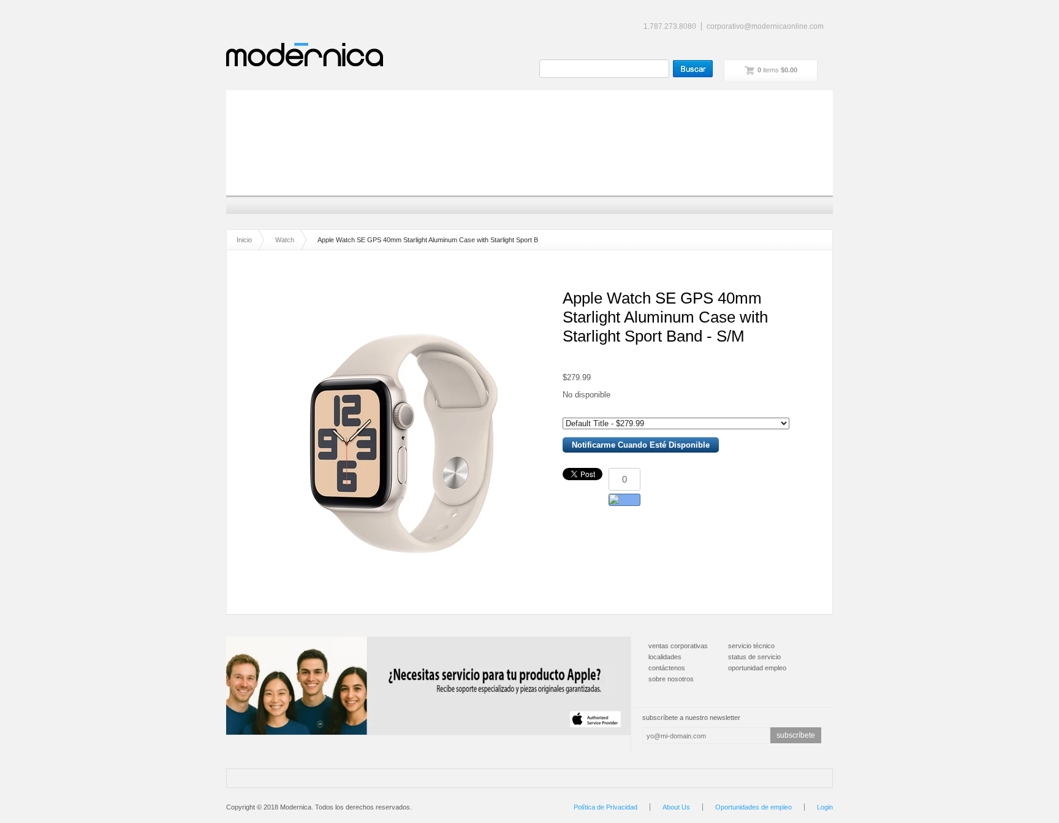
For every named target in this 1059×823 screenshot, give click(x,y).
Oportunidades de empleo (753, 807)
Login (825, 807)
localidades (664, 656)
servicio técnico (751, 645)
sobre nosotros (671, 679)
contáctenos (666, 668)
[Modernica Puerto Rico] (304, 54)
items (777, 70)
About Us (676, 807)
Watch (284, 239)
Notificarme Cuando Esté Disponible (641, 445)
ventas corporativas (678, 645)
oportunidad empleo (757, 668)
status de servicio (754, 656)
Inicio (244, 239)
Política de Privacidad (605, 807)
